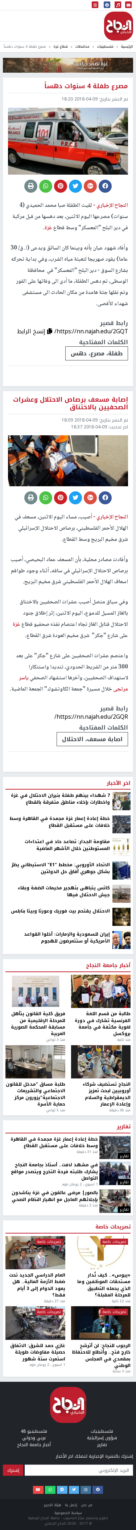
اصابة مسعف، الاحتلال (92, 739)
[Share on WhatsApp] (45, 186)
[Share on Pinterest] (60, 186)
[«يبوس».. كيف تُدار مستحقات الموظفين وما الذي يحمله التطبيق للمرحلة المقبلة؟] (101, 1253)
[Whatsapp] (50, 1490)
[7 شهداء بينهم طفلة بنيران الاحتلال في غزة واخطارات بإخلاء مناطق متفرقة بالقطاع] (121, 801)
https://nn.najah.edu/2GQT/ (91, 331)
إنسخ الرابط (32, 331)
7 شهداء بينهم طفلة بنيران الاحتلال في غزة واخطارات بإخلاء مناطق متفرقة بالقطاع (60, 798)
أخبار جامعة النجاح (108, 966)
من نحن (86, 1504)
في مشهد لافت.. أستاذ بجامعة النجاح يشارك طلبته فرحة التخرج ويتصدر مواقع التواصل (54, 1171)
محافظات (82, 46)
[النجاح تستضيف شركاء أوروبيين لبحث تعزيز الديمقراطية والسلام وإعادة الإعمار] (101, 1062)
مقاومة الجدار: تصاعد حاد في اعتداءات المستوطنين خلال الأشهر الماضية (67, 845)
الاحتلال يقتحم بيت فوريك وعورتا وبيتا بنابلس (60, 911)
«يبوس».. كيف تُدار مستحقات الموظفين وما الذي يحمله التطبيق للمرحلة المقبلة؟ (104, 1285)
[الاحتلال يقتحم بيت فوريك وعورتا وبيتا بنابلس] (121, 917)
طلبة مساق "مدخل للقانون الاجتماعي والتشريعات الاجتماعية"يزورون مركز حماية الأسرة (35, 1094)
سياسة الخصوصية (68, 1512)
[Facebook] (97, 1490)
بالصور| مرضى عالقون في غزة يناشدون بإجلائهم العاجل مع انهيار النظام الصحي (55, 1196)
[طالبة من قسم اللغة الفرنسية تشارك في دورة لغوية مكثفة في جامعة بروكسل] (101, 991)
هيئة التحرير (52, 1504)
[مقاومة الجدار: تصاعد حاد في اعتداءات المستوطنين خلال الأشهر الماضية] (121, 847)
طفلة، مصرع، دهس (97, 353)
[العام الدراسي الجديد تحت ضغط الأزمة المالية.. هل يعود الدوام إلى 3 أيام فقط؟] (35, 1253)
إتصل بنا (71, 1504)
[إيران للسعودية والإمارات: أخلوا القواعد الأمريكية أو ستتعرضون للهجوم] (121, 940)
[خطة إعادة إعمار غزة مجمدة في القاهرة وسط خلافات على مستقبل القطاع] (121, 824)
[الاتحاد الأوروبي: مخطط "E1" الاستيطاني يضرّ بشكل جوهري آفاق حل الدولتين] (121, 870)
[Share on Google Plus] (90, 186)
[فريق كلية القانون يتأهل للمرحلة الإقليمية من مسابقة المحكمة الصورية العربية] (35, 991)
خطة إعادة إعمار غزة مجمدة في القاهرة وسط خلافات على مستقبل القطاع (59, 822)
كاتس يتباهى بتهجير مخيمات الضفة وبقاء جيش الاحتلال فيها (64, 891)
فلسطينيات (105, 46)
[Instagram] (86, 1490)
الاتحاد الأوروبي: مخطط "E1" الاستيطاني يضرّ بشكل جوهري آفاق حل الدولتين (61, 868)
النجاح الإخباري (118, 26)
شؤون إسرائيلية (102, 1437)
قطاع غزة (60, 46)
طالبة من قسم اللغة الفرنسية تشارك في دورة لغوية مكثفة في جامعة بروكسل (103, 1023)
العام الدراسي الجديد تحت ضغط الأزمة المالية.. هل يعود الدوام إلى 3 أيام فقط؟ (37, 1285)
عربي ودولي (34, 1437)
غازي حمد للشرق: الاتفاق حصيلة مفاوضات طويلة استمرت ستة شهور (37, 1352)
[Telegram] (62, 1490)
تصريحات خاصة (113, 1227)
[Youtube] (38, 1490)
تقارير (124, 1127)
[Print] (30, 186)
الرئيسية (127, 46)
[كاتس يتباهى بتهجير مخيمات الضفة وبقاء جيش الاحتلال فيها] (121, 893)
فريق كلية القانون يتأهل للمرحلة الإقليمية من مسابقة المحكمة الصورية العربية (38, 1023)
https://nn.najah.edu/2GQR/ (91, 717)
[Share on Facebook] (105, 186)
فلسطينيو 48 (34, 1431)
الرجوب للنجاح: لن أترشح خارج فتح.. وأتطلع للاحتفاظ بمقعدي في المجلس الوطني (101, 1355)
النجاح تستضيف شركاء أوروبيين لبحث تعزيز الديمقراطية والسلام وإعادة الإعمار (107, 1094)
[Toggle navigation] (95, 5)
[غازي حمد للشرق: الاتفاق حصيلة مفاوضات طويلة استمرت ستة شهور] (35, 1323)
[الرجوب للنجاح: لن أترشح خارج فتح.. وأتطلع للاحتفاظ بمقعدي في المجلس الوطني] (101, 1323)
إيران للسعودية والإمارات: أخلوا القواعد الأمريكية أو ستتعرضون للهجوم (67, 937)
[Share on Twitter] (75, 186)
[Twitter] (74, 1490)
